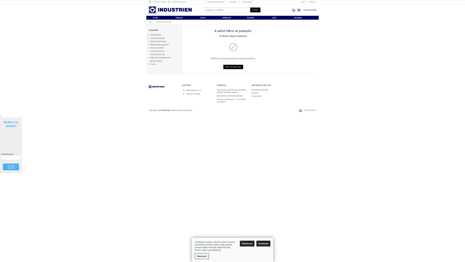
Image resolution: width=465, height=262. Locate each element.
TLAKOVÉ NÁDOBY (157, 38)
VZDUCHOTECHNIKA (158, 41)
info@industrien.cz (193, 90)
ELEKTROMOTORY (157, 51)
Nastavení (202, 256)
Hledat (255, 10)
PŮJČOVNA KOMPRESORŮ (160, 58)
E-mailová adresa (7, 154)
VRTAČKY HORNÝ (157, 48)
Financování (247, 2)
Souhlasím (263, 243)
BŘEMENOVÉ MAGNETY (159, 45)
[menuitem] (155, 18)
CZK (302, 2)
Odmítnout (247, 243)
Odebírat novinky (11, 167)
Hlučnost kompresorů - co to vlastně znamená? (231, 100)
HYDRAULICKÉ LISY (157, 54)
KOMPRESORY (155, 35)
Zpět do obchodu (233, 67)
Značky (153, 64)
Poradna (233, 2)
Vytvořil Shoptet (310, 110)
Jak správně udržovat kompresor (230, 96)
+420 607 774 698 (193, 94)
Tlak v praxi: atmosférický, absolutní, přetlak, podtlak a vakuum (232, 91)
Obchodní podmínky (216, 2)
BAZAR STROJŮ (156, 61)
